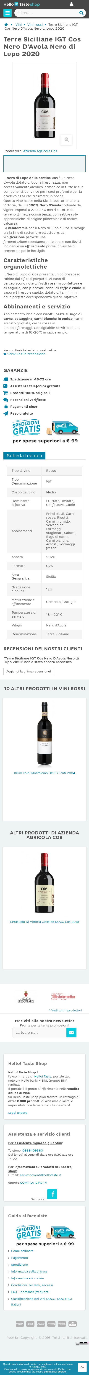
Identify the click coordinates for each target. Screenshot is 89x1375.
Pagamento (19, 1258)
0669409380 (32, 1150)
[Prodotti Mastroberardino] (63, 996)
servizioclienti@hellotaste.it (40, 1175)
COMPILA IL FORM (33, 1182)
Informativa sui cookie (27, 1278)
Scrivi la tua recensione (25, 354)
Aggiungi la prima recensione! (28, 671)
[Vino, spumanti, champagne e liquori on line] (21, 4)
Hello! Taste (42, 1076)
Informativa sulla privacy (29, 1271)
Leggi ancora (17, 1112)
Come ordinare (22, 1251)
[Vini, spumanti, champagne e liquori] (6, 24)
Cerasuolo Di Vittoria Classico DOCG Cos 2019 (44, 922)
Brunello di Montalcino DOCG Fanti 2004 (44, 773)
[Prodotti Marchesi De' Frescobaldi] (26, 996)
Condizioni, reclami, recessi (32, 1285)
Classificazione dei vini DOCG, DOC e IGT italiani (42, 1301)
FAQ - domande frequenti (30, 1292)
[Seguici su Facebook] (52, 1194)
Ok (82, 1367)
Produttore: (12, 151)
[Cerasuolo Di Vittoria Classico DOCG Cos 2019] (44, 883)
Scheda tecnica (24, 455)
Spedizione (19, 1264)
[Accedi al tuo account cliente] (71, 5)
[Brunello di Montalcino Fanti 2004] (44, 734)
